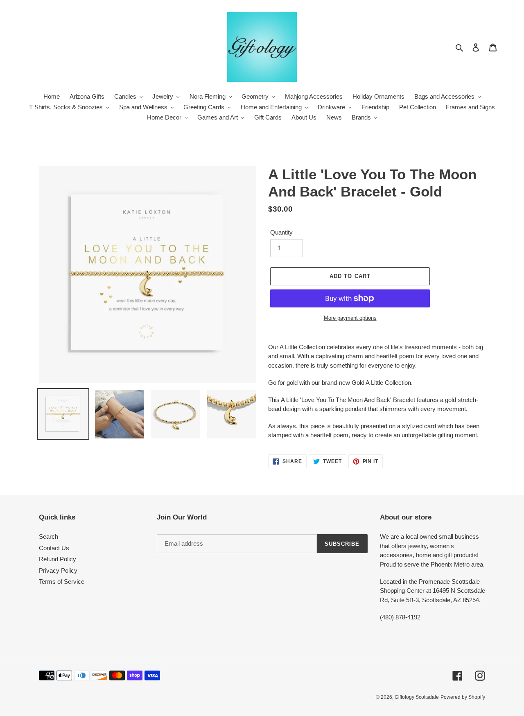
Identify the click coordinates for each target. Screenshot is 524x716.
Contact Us (54, 547)
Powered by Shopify (462, 697)
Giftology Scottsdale (417, 697)
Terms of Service (61, 581)
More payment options (350, 318)
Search (48, 536)
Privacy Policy (58, 570)
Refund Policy (57, 559)
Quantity (281, 232)
